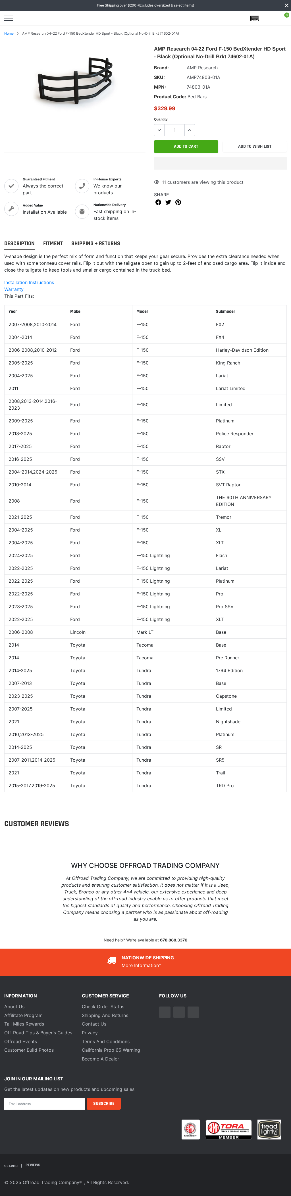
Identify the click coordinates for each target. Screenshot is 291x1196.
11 (164, 182)
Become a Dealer (100, 1059)
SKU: (159, 77)
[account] (269, 18)
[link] (165, 1012)
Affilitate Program (23, 1015)
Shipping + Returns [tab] (95, 243)
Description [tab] (19, 243)
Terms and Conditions (106, 1041)
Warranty (14, 289)
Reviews (33, 1165)
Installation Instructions (29, 282)
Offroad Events (20, 1041)
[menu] (8, 18)
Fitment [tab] (53, 243)
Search (11, 1166)
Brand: (161, 67)
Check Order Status (103, 1006)
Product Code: (170, 96)
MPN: (160, 87)
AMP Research (202, 67)
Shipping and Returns (105, 1015)
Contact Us (94, 1024)
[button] (220, 163)
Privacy (90, 1032)
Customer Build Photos (29, 1050)
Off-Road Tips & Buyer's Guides (38, 1032)
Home (9, 33)
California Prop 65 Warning (111, 1050)
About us (14, 1006)
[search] (23, 18)
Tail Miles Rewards (24, 1024)
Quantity (161, 119)
